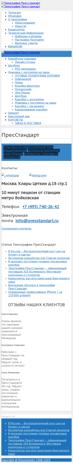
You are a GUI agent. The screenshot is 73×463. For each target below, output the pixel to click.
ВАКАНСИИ (15, 46)
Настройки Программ (29, 39)
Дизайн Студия (25, 62)
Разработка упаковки (22, 58)
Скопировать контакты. (17, 228)
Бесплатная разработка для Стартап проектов (39, 258)
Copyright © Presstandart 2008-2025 (25, 460)
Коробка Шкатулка (27, 85)
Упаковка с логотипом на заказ (29, 72)
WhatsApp (15, 16)
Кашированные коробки (31, 109)
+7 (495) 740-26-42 (40, 206)
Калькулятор (16, 29)
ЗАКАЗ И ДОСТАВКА (28, 123)
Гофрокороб (23, 79)
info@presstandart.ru (37, 220)
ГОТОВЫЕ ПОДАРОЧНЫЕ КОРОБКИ (37, 75)
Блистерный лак (19, 116)
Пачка (19, 82)
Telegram (14, 12)
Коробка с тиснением (29, 106)
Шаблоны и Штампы (28, 36)
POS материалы (25, 69)
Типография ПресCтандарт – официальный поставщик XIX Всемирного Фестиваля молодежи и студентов (37, 272)
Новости (20, 26)
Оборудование (25, 22)
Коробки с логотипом (29, 99)
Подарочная (23, 89)
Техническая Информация (26, 33)
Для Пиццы (22, 92)
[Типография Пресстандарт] (20, 3)
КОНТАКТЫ (15, 119)
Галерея (13, 113)
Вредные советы (26, 43)
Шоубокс (14, 65)
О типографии (17, 19)
